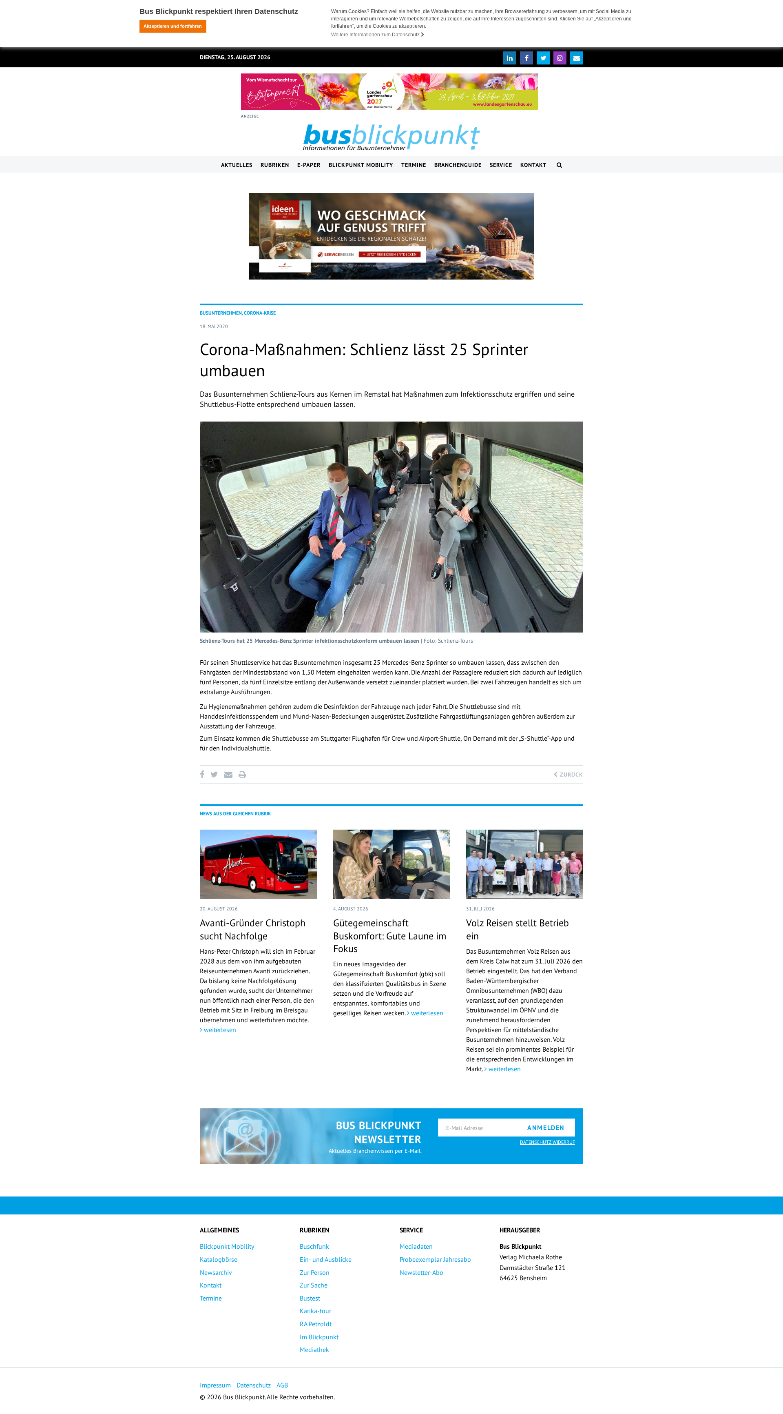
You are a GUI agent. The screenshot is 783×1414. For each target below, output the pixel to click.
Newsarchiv (216, 1272)
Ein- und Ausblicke (326, 1259)
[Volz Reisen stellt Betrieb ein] (524, 864)
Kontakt (533, 165)
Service (501, 165)
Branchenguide (458, 165)
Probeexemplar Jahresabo (435, 1259)
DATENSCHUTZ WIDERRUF (547, 1142)
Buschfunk (314, 1246)
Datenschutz (254, 1385)
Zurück (570, 774)
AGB (282, 1385)
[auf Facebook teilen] (203, 775)
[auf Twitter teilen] (214, 775)
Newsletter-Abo (421, 1272)
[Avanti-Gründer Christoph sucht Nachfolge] (258, 864)
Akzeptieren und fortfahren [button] (173, 26)
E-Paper (309, 165)
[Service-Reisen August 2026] (391, 236)
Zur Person (315, 1272)
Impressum (215, 1385)
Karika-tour (315, 1311)
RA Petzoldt (316, 1324)
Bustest (310, 1298)
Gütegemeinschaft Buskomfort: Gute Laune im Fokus (389, 936)
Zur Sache (313, 1285)
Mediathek (314, 1349)
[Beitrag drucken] (242, 775)
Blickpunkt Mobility (361, 165)
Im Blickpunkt (319, 1337)
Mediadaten (416, 1246)
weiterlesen (219, 1030)
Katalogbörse (218, 1259)
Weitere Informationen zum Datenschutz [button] (376, 35)
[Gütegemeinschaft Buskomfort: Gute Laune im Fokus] (391, 864)
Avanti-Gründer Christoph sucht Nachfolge (252, 929)
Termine (413, 165)
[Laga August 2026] (389, 91)
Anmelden (546, 1127)
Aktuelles (236, 165)
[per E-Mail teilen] (228, 775)
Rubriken (275, 165)
